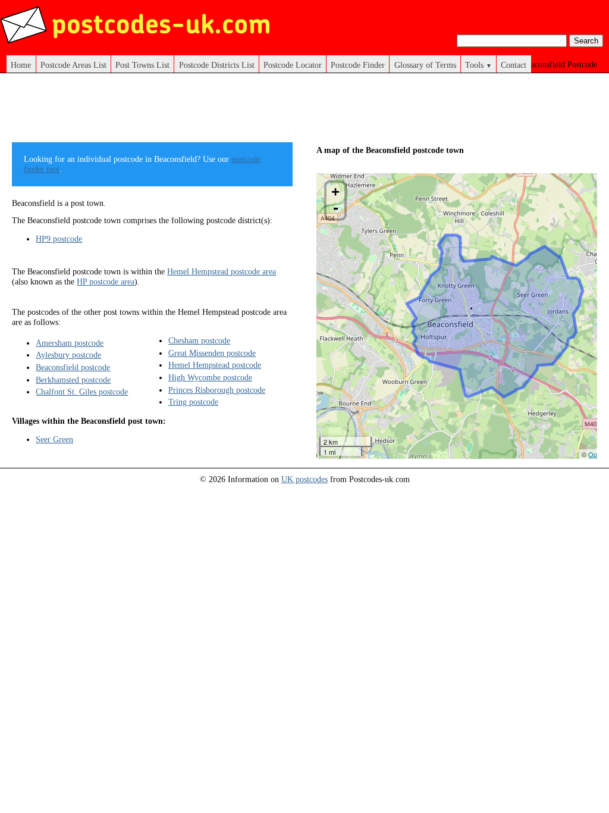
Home (21, 65)
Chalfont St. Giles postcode (82, 391)
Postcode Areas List (73, 65)
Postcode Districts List (217, 65)
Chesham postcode (199, 340)
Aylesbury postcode (68, 354)
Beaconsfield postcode (73, 367)
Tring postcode (193, 401)
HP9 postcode (59, 238)
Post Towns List (142, 65)
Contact (513, 65)
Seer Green (54, 439)
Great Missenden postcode (212, 353)
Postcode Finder (358, 65)
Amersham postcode (69, 343)
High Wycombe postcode (210, 377)
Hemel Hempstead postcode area (221, 271)
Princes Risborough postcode (216, 390)
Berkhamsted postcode (73, 379)
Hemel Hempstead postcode (214, 365)
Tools (478, 65)
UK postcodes (304, 479)
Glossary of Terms (425, 65)
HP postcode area (105, 281)
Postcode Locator (292, 65)
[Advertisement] (228, 112)
